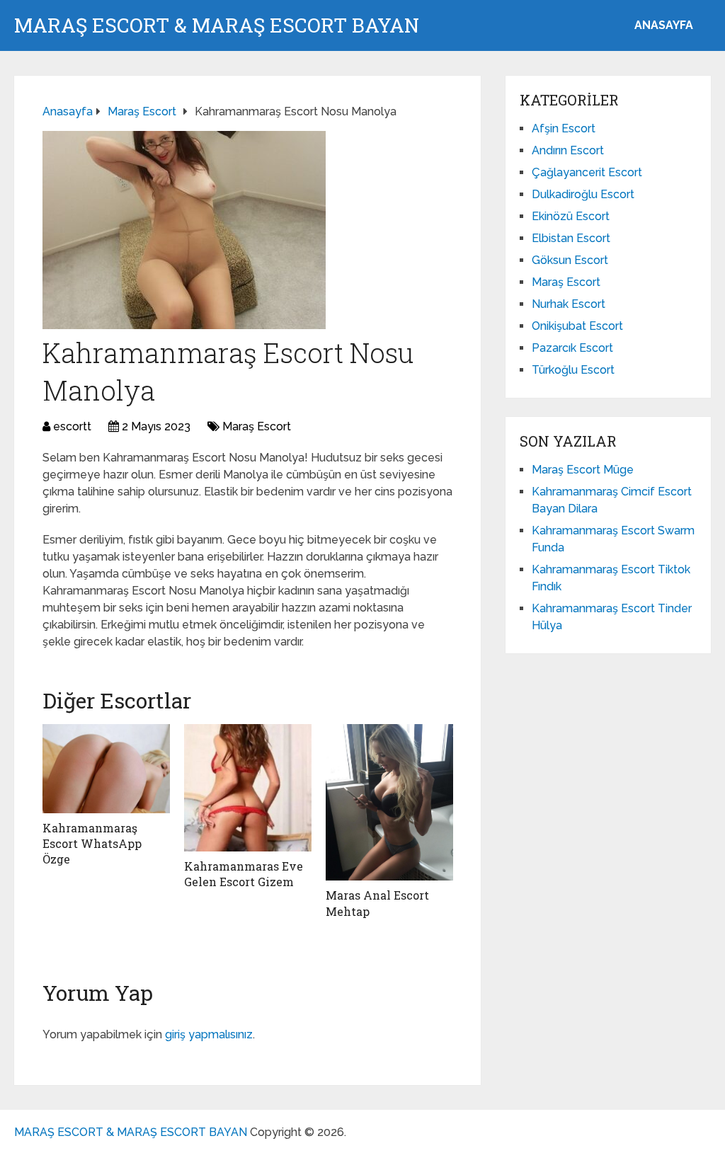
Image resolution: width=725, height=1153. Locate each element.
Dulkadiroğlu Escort (583, 194)
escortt (72, 426)
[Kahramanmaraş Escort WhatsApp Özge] (106, 768)
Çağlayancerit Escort (587, 172)
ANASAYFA (663, 25)
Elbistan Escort (571, 238)
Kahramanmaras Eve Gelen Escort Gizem (243, 874)
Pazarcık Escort (572, 348)
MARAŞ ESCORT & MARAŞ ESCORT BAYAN (216, 25)
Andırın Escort (568, 150)
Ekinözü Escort (571, 216)
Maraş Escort (256, 426)
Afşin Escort (563, 128)
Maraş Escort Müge (583, 469)
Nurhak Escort (568, 304)
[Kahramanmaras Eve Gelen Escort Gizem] (248, 787)
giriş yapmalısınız (209, 1034)
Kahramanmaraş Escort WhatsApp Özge (92, 843)
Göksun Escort (570, 260)
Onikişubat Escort (577, 326)
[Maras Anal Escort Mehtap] (389, 802)
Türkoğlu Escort (573, 370)
